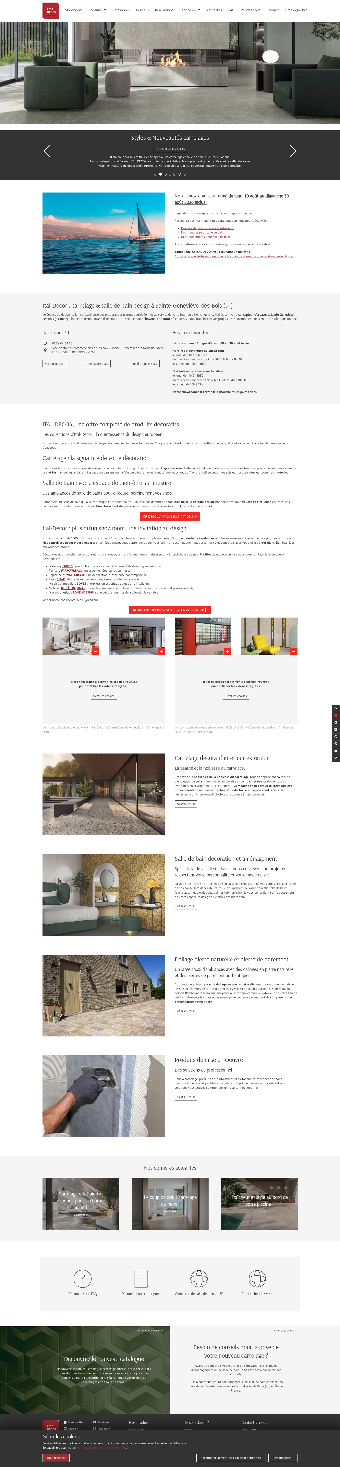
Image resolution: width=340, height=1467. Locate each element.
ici (226, 245)
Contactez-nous (98, 364)
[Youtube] (336, 751)
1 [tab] (155, 174)
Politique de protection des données (101, 1448)
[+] (70, 636)
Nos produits (139, 1422)
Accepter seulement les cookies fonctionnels (231, 1458)
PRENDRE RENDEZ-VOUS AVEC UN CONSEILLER (170, 610)
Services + (188, 11)
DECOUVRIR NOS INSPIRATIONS (170, 516)
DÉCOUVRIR (187, 804)
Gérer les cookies (104, 696)
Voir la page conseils (284, 1331)
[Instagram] (336, 737)
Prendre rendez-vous (144, 364)
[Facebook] (336, 723)
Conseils (142, 11)
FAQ (231, 11)
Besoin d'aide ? (197, 1422)
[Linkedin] (336, 730)
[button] (106, 11)
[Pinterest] (336, 744)
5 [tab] (174, 174)
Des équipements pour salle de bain (205, 237)
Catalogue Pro (296, 11)
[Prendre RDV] (336, 715)
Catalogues (121, 11)
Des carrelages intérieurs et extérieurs (207, 228)
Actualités (214, 11)
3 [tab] (165, 174)
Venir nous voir (54, 364)
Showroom (73, 11)
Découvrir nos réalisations (170, 149)
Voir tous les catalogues (150, 1331)
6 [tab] (179, 174)
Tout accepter (56, 1458)
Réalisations (164, 11)
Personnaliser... (283, 1458)
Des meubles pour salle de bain (202, 233)
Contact (273, 11)
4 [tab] (170, 174)
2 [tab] (160, 174)
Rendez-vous (250, 11)
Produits (95, 11)
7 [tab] (184, 174)
